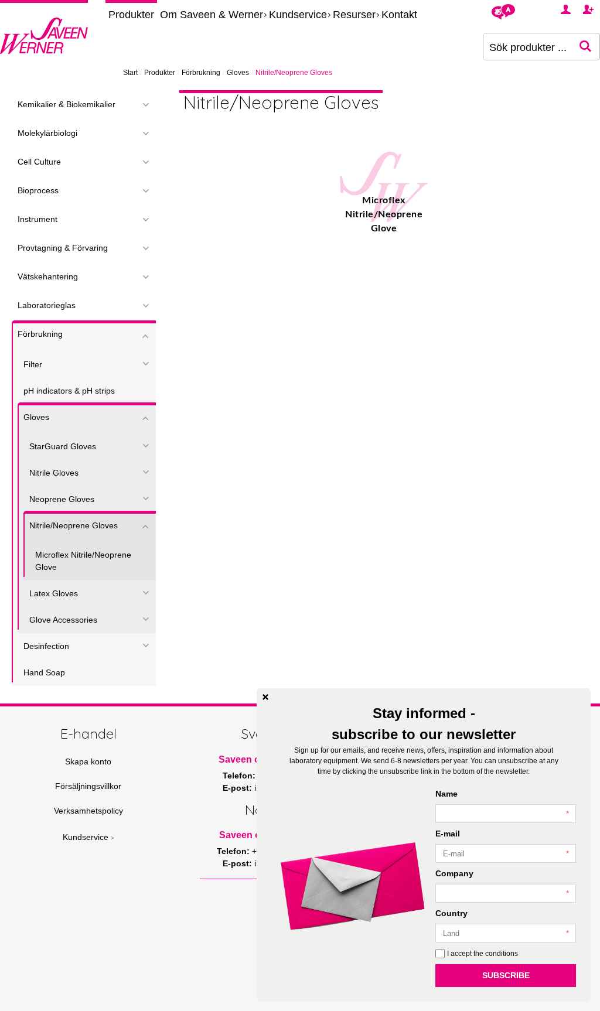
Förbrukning (201, 73)
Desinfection (46, 646)
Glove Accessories (63, 619)
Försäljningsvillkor (88, 786)
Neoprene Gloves (61, 499)
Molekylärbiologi (47, 133)
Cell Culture (39, 161)
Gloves (238, 73)
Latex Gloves (53, 593)
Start (130, 73)
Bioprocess (38, 190)
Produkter (131, 15)
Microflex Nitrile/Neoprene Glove (83, 561)
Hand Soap (44, 672)
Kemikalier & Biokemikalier (66, 104)
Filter (32, 364)
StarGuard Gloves (62, 446)
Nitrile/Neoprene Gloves (73, 525)
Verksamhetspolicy (88, 810)
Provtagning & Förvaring (63, 247)
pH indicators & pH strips (69, 390)
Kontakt (399, 15)
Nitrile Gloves (54, 472)
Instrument (37, 219)
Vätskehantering (48, 276)
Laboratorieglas (47, 305)
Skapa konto (88, 761)
